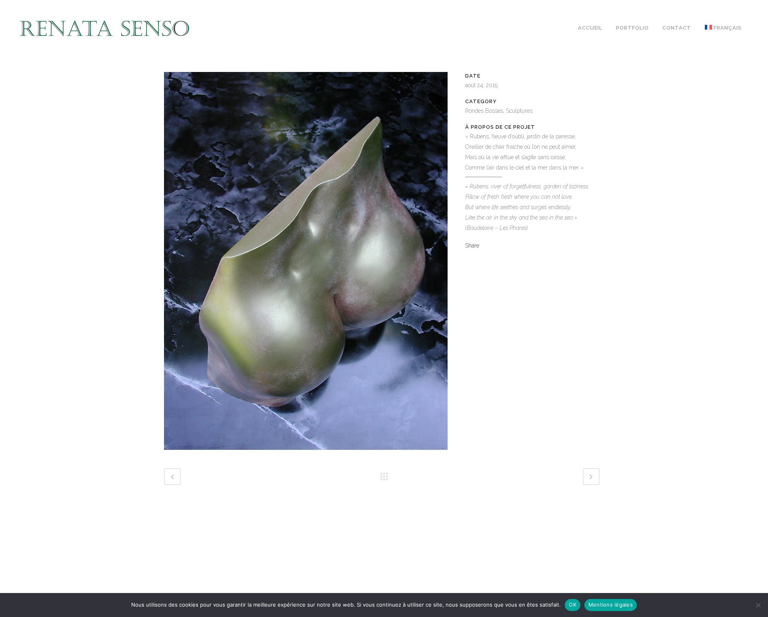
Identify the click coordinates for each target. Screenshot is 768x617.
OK (572, 604)
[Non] (758, 605)
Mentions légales (610, 604)
